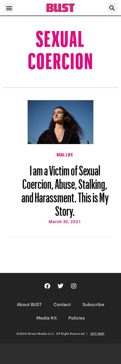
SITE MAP (97, 333)
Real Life (65, 154)
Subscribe (93, 304)
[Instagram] (74, 286)
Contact (62, 304)
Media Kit (46, 318)
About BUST (29, 304)
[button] (9, 8)
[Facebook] (47, 286)
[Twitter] (60, 286)
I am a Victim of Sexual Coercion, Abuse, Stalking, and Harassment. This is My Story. (65, 188)
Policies (76, 318)
